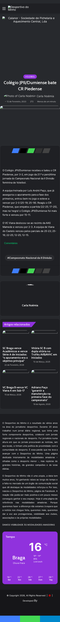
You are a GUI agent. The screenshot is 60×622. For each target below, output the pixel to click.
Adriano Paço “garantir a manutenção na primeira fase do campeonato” (41, 394)
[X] (22, 150)
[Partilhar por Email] (38, 150)
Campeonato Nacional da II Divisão (30, 257)
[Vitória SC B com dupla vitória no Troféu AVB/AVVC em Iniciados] (44, 337)
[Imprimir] (45, 150)
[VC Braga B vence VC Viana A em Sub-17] (16, 377)
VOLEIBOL (30, 76)
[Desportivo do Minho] (21, 8)
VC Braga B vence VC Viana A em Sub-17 (15, 389)
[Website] (30, 311)
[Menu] (4, 9)
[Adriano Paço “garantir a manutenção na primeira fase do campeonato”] (44, 377)
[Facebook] (15, 150)
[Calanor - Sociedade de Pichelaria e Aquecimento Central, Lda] (30, 43)
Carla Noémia (45, 96)
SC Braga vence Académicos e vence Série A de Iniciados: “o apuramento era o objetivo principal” (15, 354)
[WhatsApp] (30, 150)
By (35, 600)
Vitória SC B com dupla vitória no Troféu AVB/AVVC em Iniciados (44, 353)
